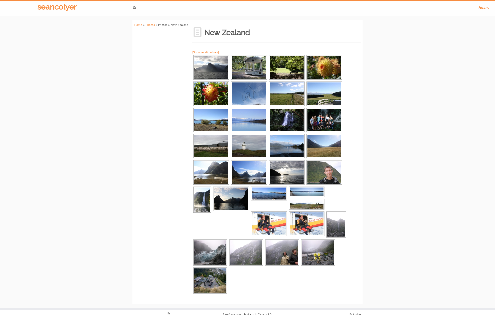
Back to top (355, 314)
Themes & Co (265, 314)
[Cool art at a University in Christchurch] (249, 93)
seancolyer (57, 6)
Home (138, 24)
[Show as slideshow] (205, 52)
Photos (150, 24)
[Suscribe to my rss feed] (136, 8)
